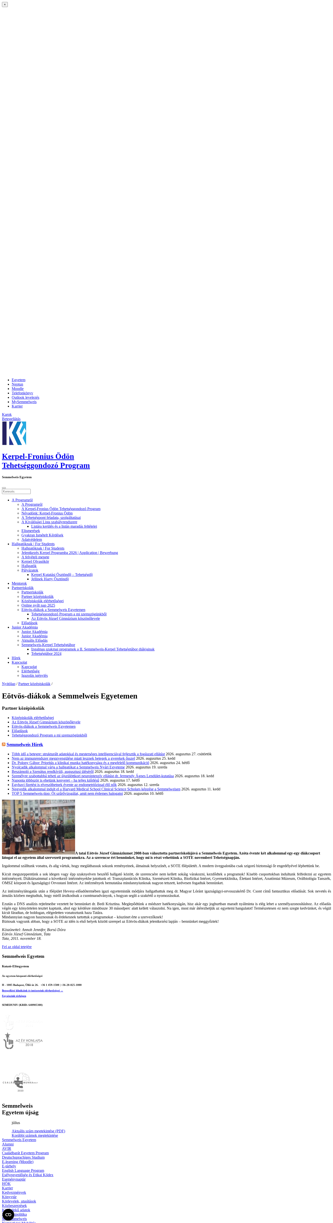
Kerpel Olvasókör (35, 561)
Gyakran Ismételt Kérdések (42, 535)
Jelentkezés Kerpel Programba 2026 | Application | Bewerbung (69, 553)
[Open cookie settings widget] (8, 1215)
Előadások (29, 623)
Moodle (18, 389)
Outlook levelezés (25, 397)
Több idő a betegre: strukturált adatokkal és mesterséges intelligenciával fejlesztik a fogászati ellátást (88, 754)
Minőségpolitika (14, 1214)
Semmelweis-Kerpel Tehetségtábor (48, 645)
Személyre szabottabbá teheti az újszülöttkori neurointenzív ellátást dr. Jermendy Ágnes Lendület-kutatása (93, 776)
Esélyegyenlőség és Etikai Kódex (27, 1175)
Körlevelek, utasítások (19, 1201)
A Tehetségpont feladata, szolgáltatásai (51, 517)
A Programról (22, 500)
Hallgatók (29, 566)
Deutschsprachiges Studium (23, 1157)
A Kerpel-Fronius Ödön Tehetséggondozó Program (60, 509)
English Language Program (23, 1170)
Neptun (17, 384)
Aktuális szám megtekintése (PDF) (38, 1131)
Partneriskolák (23, 588)
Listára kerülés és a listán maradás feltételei (64, 526)
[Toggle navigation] (4, 488)
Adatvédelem (31, 539)
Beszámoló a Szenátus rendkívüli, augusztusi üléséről (53, 771)
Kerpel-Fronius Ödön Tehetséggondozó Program (46, 461)
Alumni (8, 1144)
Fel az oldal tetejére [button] (17, 947)
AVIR (6, 1148)
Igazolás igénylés (34, 675)
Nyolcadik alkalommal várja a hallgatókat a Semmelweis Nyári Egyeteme (68, 767)
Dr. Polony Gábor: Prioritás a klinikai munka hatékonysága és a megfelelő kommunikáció (80, 763)
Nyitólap (8, 684)
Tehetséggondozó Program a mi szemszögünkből (69, 614)
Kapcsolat (19, 662)
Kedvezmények (14, 1192)
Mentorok (19, 583)
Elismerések (30, 531)
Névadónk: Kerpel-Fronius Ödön (47, 513)
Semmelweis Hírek (25, 744)
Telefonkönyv (22, 393)
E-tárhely (9, 1166)
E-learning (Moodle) (17, 1162)
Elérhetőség (30, 671)
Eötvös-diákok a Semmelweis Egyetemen (53, 610)
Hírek (16, 658)
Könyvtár (9, 1197)
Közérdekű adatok (16, 1210)
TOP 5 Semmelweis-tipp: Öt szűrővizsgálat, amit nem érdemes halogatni (67, 793)
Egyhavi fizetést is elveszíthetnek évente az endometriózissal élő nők (64, 785)
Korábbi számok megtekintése (35, 1135)
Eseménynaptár (14, 1179)
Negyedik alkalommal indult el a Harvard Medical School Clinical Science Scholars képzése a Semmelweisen (96, 789)
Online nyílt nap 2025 (38, 605)
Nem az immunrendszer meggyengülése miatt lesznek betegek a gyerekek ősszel (73, 758)
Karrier (17, 406)
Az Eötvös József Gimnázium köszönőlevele (65, 618)
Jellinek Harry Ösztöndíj (50, 579)
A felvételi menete (35, 557)
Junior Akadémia (25, 627)
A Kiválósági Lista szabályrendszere (49, 522)
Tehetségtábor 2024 (46, 653)
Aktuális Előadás (34, 640)
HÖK (6, 1184)
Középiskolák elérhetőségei (42, 601)
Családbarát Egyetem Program (25, 1153)
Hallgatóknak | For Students (33, 544)
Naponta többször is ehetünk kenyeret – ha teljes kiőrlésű (55, 780)
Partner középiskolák (37, 596)
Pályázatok (29, 570)
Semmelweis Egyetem (19, 1140)
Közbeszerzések (14, 1206)
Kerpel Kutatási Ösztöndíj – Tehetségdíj (62, 575)
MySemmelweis (24, 402)
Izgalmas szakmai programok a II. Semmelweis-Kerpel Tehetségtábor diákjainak (93, 649)
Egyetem (18, 380)
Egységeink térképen (14, 995)
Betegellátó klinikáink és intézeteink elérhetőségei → (32, 990)
